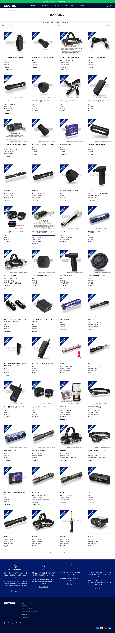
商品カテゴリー (35, 5)
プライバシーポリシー (28, 608)
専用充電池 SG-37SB (10, 450)
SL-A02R (62, 232)
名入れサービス (55, 5)
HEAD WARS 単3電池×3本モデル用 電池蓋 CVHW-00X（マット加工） (15, 364)
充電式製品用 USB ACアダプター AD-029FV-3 (42, 320)
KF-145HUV (35, 492)
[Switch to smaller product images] (5, 26)
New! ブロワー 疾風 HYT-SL (69, 275)
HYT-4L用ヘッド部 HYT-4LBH (41, 101)
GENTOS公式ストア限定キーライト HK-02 (15, 145)
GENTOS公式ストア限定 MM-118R (70, 57)
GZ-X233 (62, 536)
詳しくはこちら (15, 591)
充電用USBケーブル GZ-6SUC (96, 57)
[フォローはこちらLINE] (21, 623)
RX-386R (6, 101)
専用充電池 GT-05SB (66, 144)
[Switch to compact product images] (8, 26)
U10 (89, 363)
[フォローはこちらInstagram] (12, 623)
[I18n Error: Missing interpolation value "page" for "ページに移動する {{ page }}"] (69, 552)
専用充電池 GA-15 (65, 319)
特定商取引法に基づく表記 (29, 611)
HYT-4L (90, 190)
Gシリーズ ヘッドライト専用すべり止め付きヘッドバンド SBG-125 (15, 320)
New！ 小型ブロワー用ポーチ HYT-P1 (15, 407)
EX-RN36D (63, 407)
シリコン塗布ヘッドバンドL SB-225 (14, 232)
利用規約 (24, 606)
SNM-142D (7, 190)
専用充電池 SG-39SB (94, 232)
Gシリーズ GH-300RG (10, 275)
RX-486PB (35, 190)
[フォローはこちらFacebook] (4, 623)
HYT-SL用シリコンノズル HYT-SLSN (43, 144)
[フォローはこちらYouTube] (17, 623)
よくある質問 (81, 5)
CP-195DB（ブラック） (95, 407)
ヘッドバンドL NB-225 (38, 407)
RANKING (16, 10)
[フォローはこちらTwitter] (8, 623)
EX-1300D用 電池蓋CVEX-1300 (97, 275)
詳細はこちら (69, 1)
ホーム (5, 10)
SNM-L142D (91, 319)
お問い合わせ (25, 617)
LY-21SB (90, 492)
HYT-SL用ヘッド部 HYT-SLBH (69, 190)
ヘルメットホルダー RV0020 (68, 101)
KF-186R (62, 492)
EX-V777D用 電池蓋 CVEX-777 (41, 275)
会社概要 (24, 614)
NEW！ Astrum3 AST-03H (96, 450)
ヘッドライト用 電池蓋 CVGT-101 (13, 57)
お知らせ (72, 5)
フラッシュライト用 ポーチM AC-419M (43, 363)
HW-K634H (63, 450)
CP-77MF (90, 536)
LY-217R (34, 536)
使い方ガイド (45, 5)
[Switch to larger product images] (3, 26)
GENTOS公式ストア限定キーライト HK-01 (43, 233)
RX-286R (6, 536)
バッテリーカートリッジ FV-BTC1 (97, 144)
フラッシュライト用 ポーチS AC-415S (99, 101)
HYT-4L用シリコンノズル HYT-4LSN (43, 57)
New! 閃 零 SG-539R (38, 450)
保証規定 (64, 5)
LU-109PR (63, 363)
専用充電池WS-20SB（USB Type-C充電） (14, 493)
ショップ (10, 10)
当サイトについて (27, 603)
